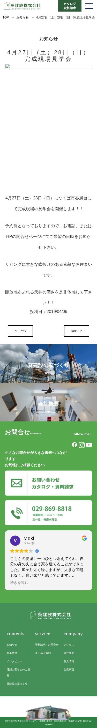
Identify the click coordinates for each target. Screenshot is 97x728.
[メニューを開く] (89, 6)
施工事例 (12, 652)
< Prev (20, 331)
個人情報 (69, 661)
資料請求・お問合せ (46, 644)
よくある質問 (43, 652)
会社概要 (69, 652)
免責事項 (69, 669)
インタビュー (14, 661)
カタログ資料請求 (70, 6)
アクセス (69, 644)
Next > (76, 331)
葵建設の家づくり (17, 683)
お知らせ (22, 17)
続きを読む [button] (19, 582)
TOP (6, 17)
